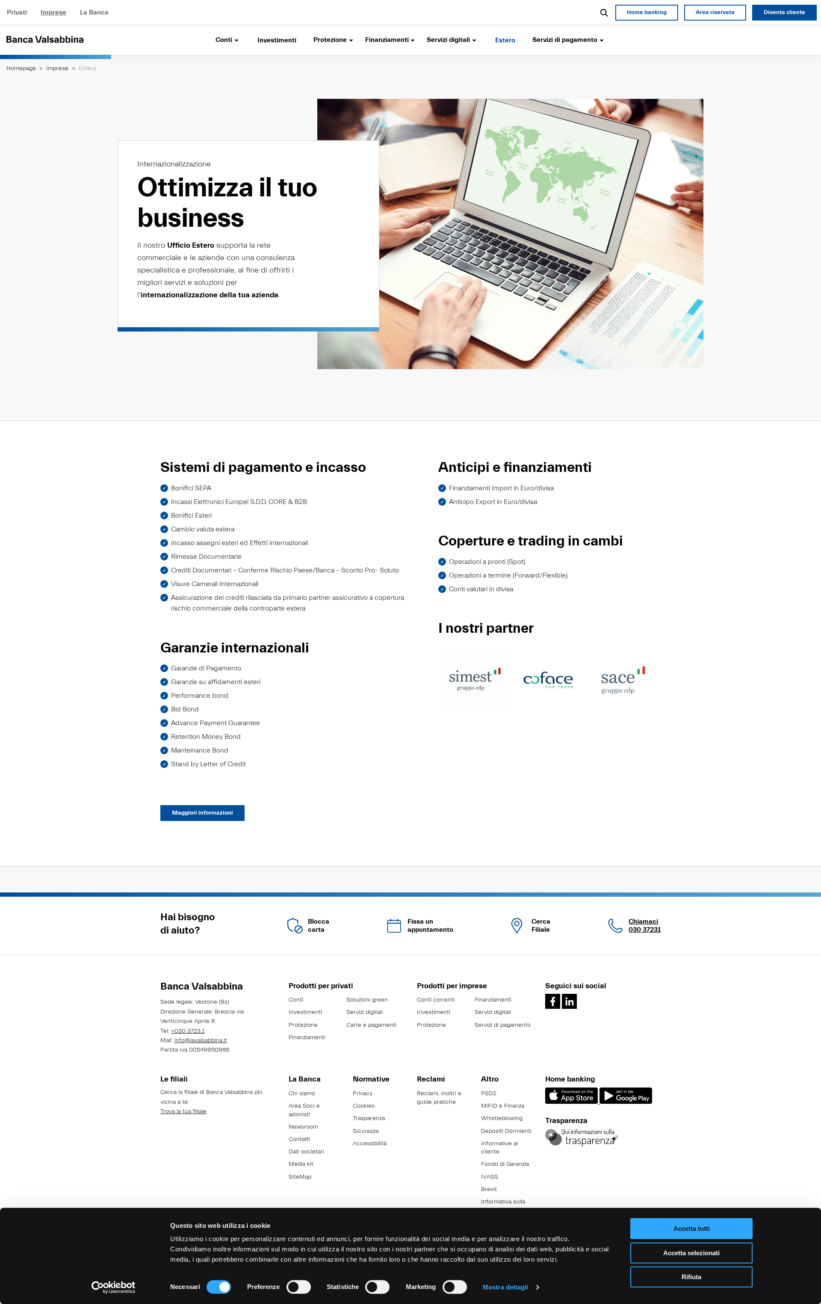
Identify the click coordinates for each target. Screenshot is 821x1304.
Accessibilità (370, 1143)
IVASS (489, 1177)
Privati (17, 12)
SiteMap (300, 1177)
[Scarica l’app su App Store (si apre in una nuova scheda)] (572, 1102)
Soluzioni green (367, 999)
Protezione (303, 1025)
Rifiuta (691, 1276)
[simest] (475, 680)
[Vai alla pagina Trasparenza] (581, 1137)
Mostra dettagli (506, 1287)
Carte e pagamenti (371, 1025)
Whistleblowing (502, 1118)
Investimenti (276, 40)
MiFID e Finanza (502, 1105)
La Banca (94, 12)
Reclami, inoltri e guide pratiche (439, 1097)
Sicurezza (365, 1131)
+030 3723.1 (187, 1031)
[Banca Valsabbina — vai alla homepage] (55, 39)
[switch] (298, 1287)
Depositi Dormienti (506, 1131)
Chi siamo (302, 1093)
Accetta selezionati (691, 1253)
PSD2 (488, 1093)
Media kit (301, 1164)
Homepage (21, 68)
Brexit (489, 1189)
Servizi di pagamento (503, 1025)
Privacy (362, 1093)
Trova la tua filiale (183, 1111)
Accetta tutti (691, 1228)
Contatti (299, 1139)
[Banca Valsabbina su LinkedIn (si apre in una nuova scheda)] (569, 1001)
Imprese (53, 12)
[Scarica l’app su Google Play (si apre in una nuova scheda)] (626, 1102)
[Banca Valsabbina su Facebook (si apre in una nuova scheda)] (552, 1001)
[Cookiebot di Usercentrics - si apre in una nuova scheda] (113, 1287)
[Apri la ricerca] (604, 12)
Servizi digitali (364, 1012)
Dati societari (306, 1151)
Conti (296, 999)
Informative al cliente (499, 1148)
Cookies (364, 1105)
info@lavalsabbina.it (200, 1040)
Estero (505, 40)
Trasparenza (369, 1118)
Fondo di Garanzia (505, 1164)
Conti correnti (436, 999)
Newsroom (303, 1126)
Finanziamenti (307, 1037)
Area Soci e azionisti (304, 1110)
